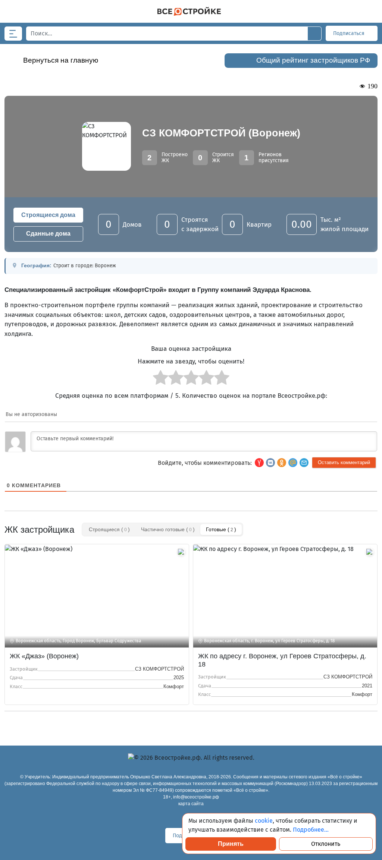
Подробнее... (311, 829)
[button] (304, 462)
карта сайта (191, 803)
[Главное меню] (13, 33)
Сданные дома (48, 233)
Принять (231, 844)
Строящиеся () (109, 529)
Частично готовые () (168, 529)
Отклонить (325, 843)
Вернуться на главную (60, 60)
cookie (264, 820)
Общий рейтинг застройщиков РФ (313, 60)
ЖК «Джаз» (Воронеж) (44, 656)
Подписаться (349, 33)
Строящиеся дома (48, 215)
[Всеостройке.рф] (189, 11)
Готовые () (221, 529)
